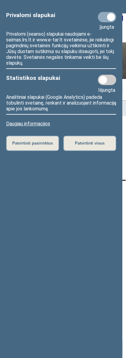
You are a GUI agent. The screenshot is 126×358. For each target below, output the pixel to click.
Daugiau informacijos (28, 124)
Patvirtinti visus (90, 143)
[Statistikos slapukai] (107, 80)
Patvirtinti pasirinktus (32, 143)
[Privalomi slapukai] (107, 17)
